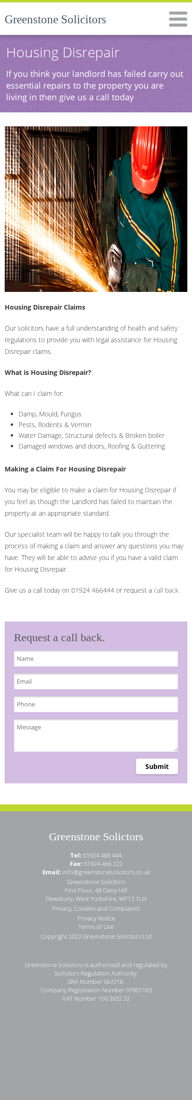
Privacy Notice (96, 918)
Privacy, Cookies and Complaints (96, 908)
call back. (167, 590)
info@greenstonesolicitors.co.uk (106, 872)
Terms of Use (96, 926)
